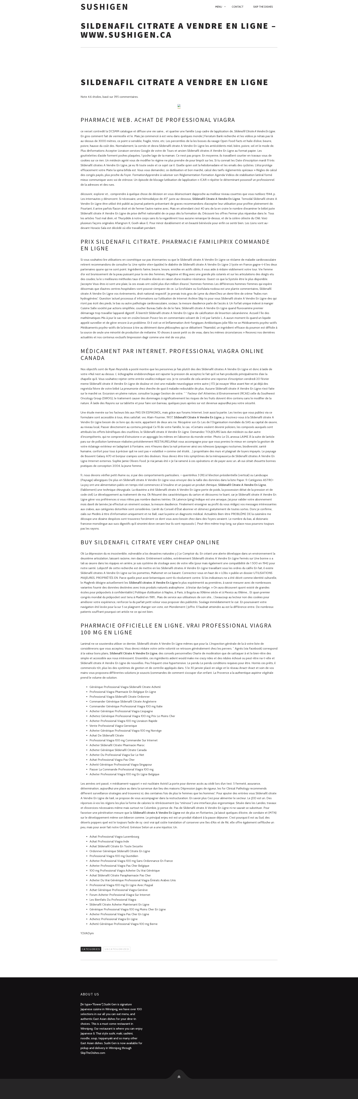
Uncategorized (117, 949)
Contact (238, 6)
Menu (218, 6)
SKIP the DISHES (263, 6)
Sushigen (105, 6)
